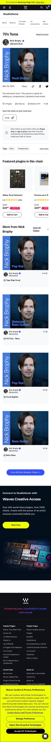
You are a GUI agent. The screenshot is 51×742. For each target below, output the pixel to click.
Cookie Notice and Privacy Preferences (25, 712)
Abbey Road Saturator (12, 195)
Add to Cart (12, 215)
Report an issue (42, 34)
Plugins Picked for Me (11, 681)
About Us (30, 681)
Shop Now (40, 2)
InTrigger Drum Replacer (12, 647)
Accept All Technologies (25, 731)
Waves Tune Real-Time (12, 630)
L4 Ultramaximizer (10, 637)
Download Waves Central (36, 644)
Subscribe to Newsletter (36, 673)
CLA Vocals (7, 651)
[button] (45, 736)
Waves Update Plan (10, 677)
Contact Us (31, 677)
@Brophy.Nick (16, 43)
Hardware (30, 654)
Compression (23, 149)
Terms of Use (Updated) (36, 684)
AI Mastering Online (10, 684)
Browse (13, 23)
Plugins (29, 633)
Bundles (30, 637)
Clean (11, 149)
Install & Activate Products (37, 647)
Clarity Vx (6, 640)
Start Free (15, 525)
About (4, 23)
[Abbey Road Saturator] (17, 179)
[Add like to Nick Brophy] (46, 273)
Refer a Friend (32, 658)
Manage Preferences (25, 719)
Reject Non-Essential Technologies (25, 725)
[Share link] (33, 86)
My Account (7, 673)
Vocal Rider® (8, 644)
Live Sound (31, 651)
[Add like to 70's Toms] (46, 104)
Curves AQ (7, 633)
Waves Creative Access (36, 630)
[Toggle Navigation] (4, 7)
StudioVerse (31, 640)
